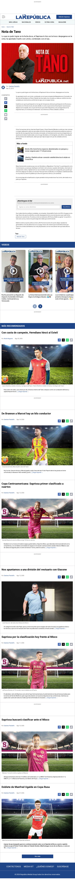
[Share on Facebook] (5, 102)
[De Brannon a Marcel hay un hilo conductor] (37, 445)
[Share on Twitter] (5, 106)
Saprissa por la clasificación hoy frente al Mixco (29, 636)
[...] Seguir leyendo (22, 391)
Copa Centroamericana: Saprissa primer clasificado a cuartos (32, 485)
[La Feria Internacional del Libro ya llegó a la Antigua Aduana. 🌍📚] (40, 271)
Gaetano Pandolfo (14, 86)
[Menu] (3, 17)
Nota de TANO (10, 27)
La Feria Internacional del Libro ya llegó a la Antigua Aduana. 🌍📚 (40, 296)
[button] (64, 17)
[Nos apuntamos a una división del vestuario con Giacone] (37, 601)
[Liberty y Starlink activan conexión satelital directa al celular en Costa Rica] (20, 158)
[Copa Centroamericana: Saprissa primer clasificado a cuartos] (37, 519)
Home (3, 27)
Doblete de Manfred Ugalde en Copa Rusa (26, 786)
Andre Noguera (8, 338)
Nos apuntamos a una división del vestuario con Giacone (34, 569)
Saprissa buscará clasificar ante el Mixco (25, 719)
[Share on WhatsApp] (5, 110)
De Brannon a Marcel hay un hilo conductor (26, 413)
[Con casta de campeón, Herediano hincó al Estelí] (37, 364)
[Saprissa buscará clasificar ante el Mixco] (37, 751)
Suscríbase (63, 866)
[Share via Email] (5, 114)
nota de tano (21, 236)
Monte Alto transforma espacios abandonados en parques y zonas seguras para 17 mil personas (46, 150)
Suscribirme (66, 207)
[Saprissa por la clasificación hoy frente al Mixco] (37, 669)
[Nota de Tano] (37, 63)
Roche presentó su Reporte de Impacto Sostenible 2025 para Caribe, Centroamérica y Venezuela (13, 298)
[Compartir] (5, 118)
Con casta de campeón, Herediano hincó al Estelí (30, 332)
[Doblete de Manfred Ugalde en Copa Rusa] (37, 819)
